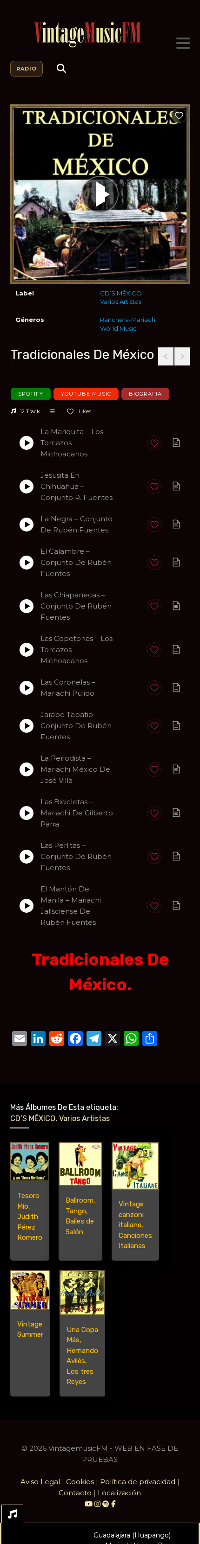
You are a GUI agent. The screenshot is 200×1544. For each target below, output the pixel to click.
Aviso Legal (40, 1481)
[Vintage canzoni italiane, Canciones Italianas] (135, 1166)
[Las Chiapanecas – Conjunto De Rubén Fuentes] (26, 606)
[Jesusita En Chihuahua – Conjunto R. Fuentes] (26, 486)
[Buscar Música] (61, 68)
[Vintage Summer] (30, 1290)
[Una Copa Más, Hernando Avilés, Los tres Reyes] (82, 1292)
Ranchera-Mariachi (128, 319)
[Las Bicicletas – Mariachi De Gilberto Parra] (26, 813)
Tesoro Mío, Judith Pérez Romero (29, 1217)
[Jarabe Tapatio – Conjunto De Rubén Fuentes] (26, 726)
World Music (118, 328)
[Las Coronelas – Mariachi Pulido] (26, 688)
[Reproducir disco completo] (100, 194)
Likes (84, 411)
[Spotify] (105, 1503)
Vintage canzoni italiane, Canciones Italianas (135, 1225)
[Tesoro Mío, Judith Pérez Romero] (29, 1161)
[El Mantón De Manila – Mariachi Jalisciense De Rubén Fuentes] (26, 906)
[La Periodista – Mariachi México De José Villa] (26, 769)
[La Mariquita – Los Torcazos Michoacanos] (26, 443)
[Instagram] (98, 1503)
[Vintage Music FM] (100, 35)
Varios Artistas (120, 301)
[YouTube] (89, 1503)
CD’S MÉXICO (121, 293)
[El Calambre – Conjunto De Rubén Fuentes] (26, 563)
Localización (119, 1492)
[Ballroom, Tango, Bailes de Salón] (80, 1164)
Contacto (75, 1492)
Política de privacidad (137, 1481)
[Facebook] (113, 1503)
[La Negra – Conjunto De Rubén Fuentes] (26, 525)
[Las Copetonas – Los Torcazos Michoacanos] (26, 650)
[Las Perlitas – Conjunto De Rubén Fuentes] (26, 857)
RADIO (26, 68)
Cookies (80, 1481)
